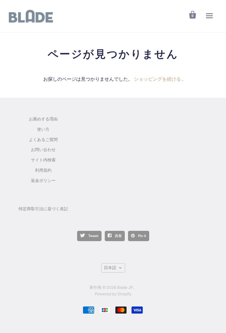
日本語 (110, 267)
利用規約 (43, 170)
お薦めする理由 (43, 119)
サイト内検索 (43, 160)
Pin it (141, 236)
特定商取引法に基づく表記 (43, 208)
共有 (118, 236)
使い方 (43, 129)
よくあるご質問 (43, 139)
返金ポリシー (43, 180)
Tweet (93, 236)
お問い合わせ (43, 149)
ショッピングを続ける (157, 79)
